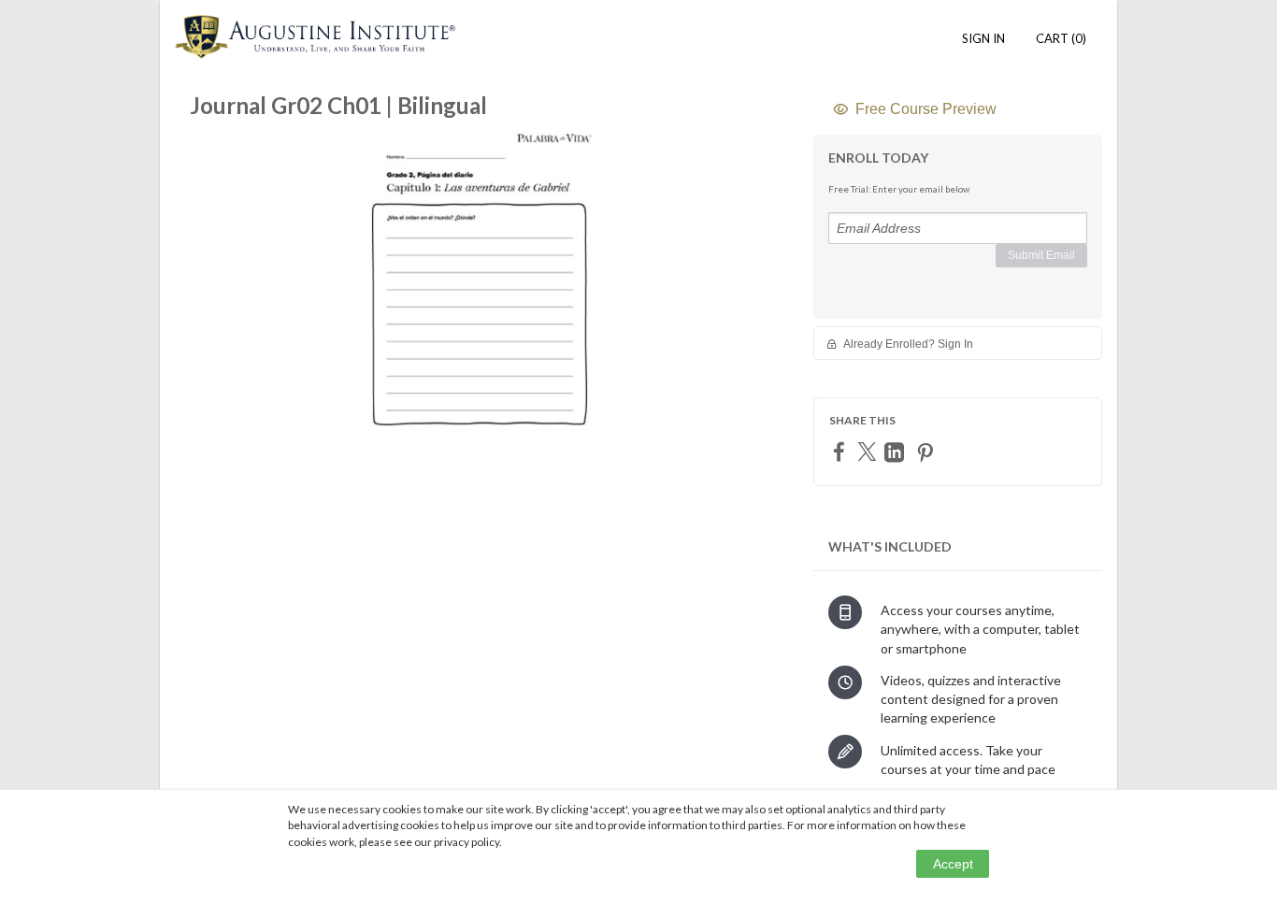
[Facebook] (841, 451)
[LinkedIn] (896, 452)
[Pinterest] (927, 452)
